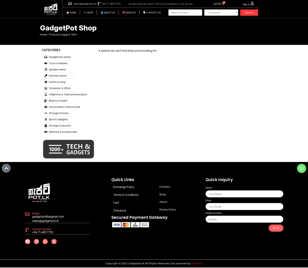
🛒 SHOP (88, 12)
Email (208, 200)
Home (43, 34)
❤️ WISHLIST (129, 12)
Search (249, 12)
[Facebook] (27, 241)
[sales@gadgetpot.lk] (70, 3)
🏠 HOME (71, 12)
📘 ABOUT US (108, 12)
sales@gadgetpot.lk (84, 4)
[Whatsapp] (45, 241)
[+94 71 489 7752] (99, 3)
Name (209, 188)
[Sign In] (252, 3)
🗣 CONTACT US (152, 12)
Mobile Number (214, 213)
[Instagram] (36, 241)
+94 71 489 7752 (111, 4)
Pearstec (196, 263)
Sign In (246, 4)
